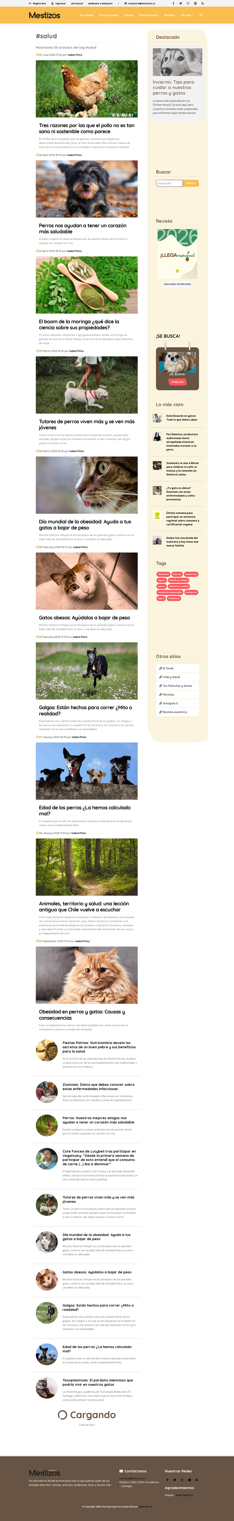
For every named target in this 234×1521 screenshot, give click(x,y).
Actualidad (86, 15)
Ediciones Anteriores (177, 284)
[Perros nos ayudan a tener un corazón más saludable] (87, 189)
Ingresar (60, 3)
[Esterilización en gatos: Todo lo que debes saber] (157, 418)
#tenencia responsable (170, 592)
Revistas (169, 15)
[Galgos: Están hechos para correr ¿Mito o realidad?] (87, 671)
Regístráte (39, 3)
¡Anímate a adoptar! (100, 3)
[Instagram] (188, 3)
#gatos (161, 580)
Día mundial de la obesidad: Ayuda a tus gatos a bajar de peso (97, 1237)
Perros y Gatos (108, 15)
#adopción (191, 592)
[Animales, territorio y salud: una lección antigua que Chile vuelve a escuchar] (87, 867)
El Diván (168, 668)
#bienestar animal (178, 586)
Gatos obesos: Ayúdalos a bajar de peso (97, 1272)
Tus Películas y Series (177, 686)
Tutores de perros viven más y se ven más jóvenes (98, 1199)
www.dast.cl (145, 1506)
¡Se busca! (77, 3)
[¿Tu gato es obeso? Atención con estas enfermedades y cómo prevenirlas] (157, 490)
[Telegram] (195, 3)
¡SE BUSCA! (168, 336)
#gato (161, 598)
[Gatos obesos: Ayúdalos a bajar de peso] (87, 581)
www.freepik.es (185, 1495)
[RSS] (202, 3)
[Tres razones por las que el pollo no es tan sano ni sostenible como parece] (87, 89)
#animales (163, 574)
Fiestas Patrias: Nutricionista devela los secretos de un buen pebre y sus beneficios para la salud (99, 1047)
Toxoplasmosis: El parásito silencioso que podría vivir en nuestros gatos (98, 1382)
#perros (177, 574)
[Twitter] (180, 3)
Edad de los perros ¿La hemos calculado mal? (97, 1349)
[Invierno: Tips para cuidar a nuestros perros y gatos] (177, 62)
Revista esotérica (174, 712)
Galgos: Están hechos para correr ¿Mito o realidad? (98, 1307)
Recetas (168, 694)
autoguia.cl (170, 703)
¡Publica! (178, 382)
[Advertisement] (177, 143)
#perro (161, 586)
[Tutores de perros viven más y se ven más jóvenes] (87, 385)
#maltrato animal (179, 580)
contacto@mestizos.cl (141, 3)
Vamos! (191, 183)
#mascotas (191, 574)
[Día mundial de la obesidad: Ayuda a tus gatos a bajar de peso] (87, 485)
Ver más (186, 15)
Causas (128, 15)
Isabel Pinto (75, 54)
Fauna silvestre (148, 15)
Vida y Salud (171, 677)
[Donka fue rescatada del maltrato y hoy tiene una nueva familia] (157, 540)
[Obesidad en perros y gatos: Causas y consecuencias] (87, 976)
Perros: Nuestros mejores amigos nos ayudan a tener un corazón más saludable (98, 1120)
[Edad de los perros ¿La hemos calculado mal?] (87, 771)
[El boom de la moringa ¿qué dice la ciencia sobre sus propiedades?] (87, 285)
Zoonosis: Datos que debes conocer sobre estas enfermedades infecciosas (99, 1086)
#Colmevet (174, 598)
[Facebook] (173, 3)
